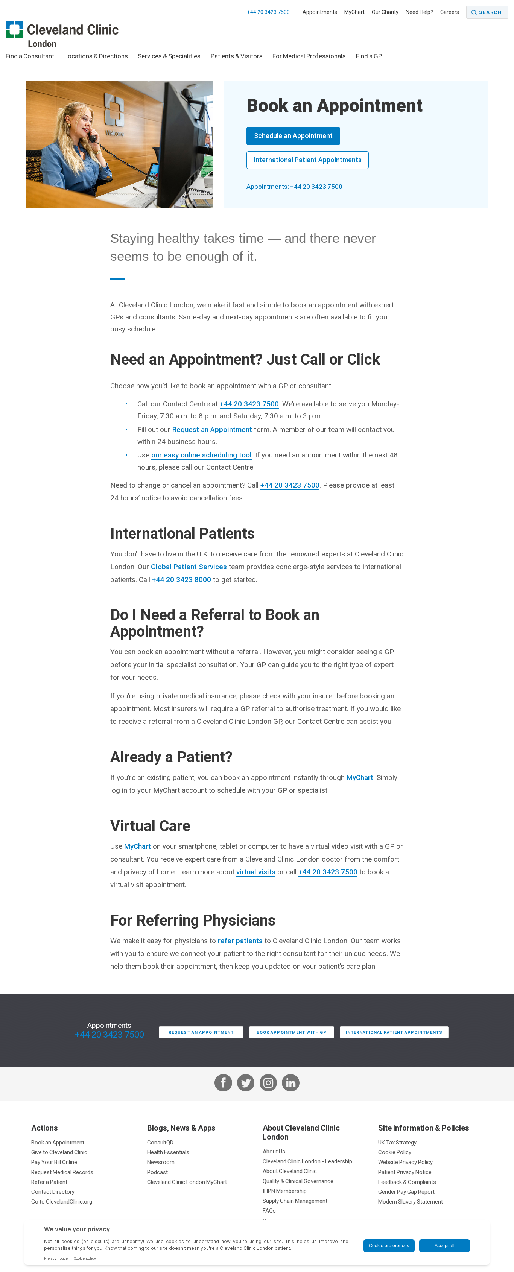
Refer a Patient (49, 1181)
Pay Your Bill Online (54, 1162)
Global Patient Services (189, 566)
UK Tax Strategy (397, 1142)
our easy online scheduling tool (201, 455)
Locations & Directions (96, 56)
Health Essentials (168, 1152)
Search (490, 12)
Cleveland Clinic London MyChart (187, 1181)
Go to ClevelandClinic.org (61, 1201)
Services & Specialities (169, 56)
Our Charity (385, 12)
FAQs (269, 1210)
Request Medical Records (62, 1172)
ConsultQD (160, 1142)
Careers (449, 12)
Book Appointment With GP (292, 1032)
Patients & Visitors (237, 56)
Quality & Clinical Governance (298, 1181)
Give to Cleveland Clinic (59, 1152)
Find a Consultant (30, 56)
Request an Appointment (212, 429)
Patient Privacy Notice (405, 1172)
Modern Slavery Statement (410, 1201)
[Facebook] (223, 1084)
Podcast (157, 1172)
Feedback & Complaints (407, 1181)
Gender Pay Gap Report (406, 1191)
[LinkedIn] (290, 1084)
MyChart (354, 12)
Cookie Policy (394, 1152)
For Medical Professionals (309, 56)
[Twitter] (245, 1084)
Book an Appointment (57, 1142)
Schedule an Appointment (293, 136)
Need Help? (419, 12)
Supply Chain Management (295, 1200)
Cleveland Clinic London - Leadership (307, 1161)
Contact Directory (53, 1191)
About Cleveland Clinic (290, 1171)
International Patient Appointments (308, 160)
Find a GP (369, 56)
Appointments (320, 12)
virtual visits (255, 872)
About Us (274, 1151)
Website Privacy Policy (405, 1162)
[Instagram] (268, 1084)
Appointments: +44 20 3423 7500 (294, 186)
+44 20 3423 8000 (181, 579)
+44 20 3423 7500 (269, 12)
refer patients (240, 940)
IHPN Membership (285, 1190)
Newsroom (161, 1162)
